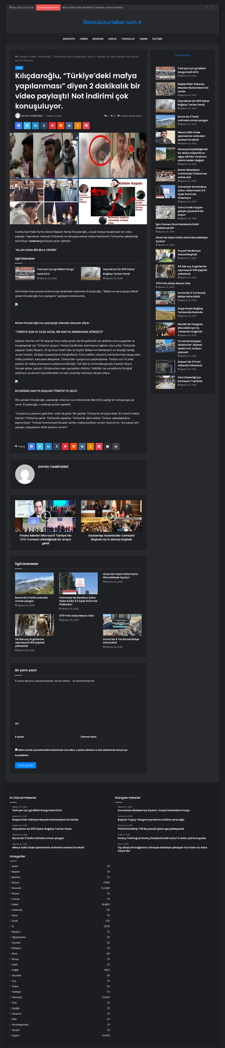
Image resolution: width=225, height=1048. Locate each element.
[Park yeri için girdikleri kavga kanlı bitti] (25, 273)
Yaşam (143, 38)
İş (13, 926)
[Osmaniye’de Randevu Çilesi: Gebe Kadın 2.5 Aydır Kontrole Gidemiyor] (78, 583)
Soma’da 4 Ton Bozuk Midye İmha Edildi (121, 640)
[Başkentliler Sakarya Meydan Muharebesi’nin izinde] (165, 88)
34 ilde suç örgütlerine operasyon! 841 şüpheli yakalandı (29, 642)
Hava (15, 915)
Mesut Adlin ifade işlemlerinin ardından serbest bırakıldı (191, 136)
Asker (15, 866)
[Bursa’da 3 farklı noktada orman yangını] (34, 583)
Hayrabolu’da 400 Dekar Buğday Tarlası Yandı (194, 102)
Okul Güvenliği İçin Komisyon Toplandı (190, 379)
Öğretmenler (19, 937)
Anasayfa (69, 38)
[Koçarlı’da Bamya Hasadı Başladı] (165, 255)
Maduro (16, 931)
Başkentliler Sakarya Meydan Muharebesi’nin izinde (193, 87)
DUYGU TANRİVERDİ (31, 116)
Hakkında (17, 909)
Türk (14, 1002)
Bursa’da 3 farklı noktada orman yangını (31, 599)
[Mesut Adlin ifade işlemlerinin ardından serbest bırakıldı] (165, 137)
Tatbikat (16, 991)
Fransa (16, 899)
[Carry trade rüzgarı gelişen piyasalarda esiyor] (165, 212)
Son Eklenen (183, 55)
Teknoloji (127, 38)
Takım (15, 986)
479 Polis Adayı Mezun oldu (76, 615)
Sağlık (112, 38)
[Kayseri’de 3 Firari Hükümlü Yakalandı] (165, 366)
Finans (15, 893)
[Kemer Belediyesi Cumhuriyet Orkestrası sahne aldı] (165, 174)
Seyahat (16, 975)
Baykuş (16, 877)
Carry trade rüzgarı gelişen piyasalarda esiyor (190, 211)
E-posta (20, 736)
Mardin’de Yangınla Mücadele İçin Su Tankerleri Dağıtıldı (190, 327)
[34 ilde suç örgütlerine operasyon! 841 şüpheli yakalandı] (34, 625)
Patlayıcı (16, 948)
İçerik (15, 920)
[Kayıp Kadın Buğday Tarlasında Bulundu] (165, 313)
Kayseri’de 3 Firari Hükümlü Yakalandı (190, 363)
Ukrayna (16, 1013)
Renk (14, 953)
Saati (15, 964)
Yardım (16, 1030)
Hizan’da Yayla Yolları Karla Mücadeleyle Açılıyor (120, 575)
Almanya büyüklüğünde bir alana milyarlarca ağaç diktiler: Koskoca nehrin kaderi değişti (109, 7)
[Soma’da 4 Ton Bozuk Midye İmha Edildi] (122, 625)
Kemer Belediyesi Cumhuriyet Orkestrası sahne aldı (192, 173)
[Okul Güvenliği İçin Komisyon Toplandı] (165, 382)
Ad (17, 723)
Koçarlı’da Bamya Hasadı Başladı (189, 252)
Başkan (16, 871)
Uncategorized (20, 1024)
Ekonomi (97, 38)
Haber (84, 38)
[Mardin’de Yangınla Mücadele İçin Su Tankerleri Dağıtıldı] (165, 329)
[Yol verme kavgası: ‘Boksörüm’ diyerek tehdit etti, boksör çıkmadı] (165, 346)
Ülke (14, 1019)
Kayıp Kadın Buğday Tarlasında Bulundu (190, 310)
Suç (14, 980)
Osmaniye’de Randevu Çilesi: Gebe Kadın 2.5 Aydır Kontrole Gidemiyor (78, 601)
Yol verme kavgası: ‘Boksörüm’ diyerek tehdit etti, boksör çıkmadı (190, 346)
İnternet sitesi (89, 736)
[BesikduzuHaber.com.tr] (112, 22)
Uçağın (16, 1008)
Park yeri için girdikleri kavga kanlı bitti (192, 70)
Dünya (15, 882)
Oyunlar (16, 942)
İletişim (157, 38)
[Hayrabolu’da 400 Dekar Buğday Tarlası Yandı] (90, 273)
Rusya (15, 959)
